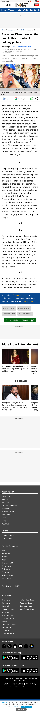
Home (3, 10)
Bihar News (6, 600)
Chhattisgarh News (9, 624)
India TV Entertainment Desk (20, 47)
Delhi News (6, 603)
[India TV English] (21, 5)
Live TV (4, 518)
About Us (5, 499)
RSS (28, 686)
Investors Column (8, 512)
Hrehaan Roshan (25, 314)
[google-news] (31, 646)
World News (6, 554)
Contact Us (6, 496)
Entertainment (12, 30)
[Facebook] (4, 646)
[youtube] (20, 646)
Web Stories (6, 524)
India (19, 10)
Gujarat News (6, 627)
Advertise (5, 502)
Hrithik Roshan (24, 308)
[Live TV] (36, 5)
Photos (4, 557)
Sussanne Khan (9, 308)
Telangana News (26, 606)
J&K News (5, 630)
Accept (27, 707)
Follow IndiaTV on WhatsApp (18, 320)
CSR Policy (14, 686)
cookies (15, 707)
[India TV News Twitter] (36, 1)
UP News (5, 621)
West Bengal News (27, 609)
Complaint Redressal (9, 505)
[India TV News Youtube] (38, 1)
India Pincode (7, 538)
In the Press (6, 508)
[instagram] (15, 646)
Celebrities (21, 30)
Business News (7, 575)
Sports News (6, 566)
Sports (33, 10)
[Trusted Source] (19, 98)
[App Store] (29, 657)
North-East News (8, 615)
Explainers (5, 572)
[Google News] (7, 98)
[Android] (30, 1)
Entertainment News (9, 563)
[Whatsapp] (31, 98)
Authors (4, 521)
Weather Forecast (8, 535)
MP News (5, 612)
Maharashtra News (27, 600)
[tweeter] (9, 646)
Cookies (4, 702)
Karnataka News (8, 634)
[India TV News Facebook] (34, 1)
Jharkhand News (8, 609)
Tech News (6, 569)
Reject (21, 709)
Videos (11, 10)
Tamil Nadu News (8, 618)
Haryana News (7, 606)
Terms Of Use (18, 684)
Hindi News (6, 515)
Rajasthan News (26, 603)
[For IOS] (29, 670)
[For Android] (10, 670)
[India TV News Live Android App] (10, 657)
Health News (6, 578)
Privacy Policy (31, 684)
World (25, 10)
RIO (22, 686)
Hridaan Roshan (9, 314)
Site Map (7, 684)
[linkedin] (26, 646)
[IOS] (28, 1)
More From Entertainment (20, 344)
